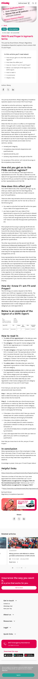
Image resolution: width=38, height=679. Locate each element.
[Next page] (25, 568)
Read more (10, 562)
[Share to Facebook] (3, 90)
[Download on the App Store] (8, 655)
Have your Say (8, 608)
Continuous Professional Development (13, 245)
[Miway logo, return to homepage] (5, 3)
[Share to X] (8, 90)
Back (5, 25)
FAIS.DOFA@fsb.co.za (23, 295)
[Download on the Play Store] (18, 655)
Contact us (7, 603)
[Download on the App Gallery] (29, 655)
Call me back (19, 588)
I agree (18, 675)
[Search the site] (33, 3)
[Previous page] (13, 568)
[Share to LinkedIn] (13, 90)
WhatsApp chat (8, 606)
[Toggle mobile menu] (36, 3)
